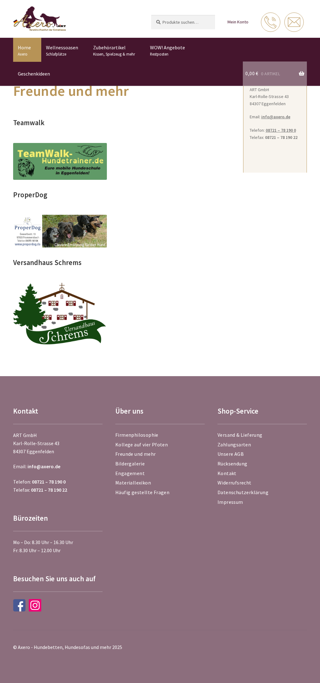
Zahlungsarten (234, 444)
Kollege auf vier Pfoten (141, 444)
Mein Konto (238, 22)
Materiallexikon (133, 482)
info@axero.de (275, 117)
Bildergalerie (130, 463)
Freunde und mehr (135, 454)
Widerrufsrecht (235, 482)
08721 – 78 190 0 (281, 130)
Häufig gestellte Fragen (142, 492)
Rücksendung (232, 463)
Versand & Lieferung (240, 435)
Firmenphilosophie (136, 435)
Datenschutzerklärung (243, 492)
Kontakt (227, 473)
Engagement (130, 473)
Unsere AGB (231, 454)
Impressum (230, 502)
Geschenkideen (34, 74)
